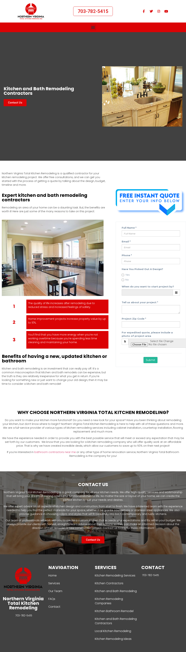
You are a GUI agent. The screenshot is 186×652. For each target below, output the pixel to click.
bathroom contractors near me (55, 452)
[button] (93, 27)
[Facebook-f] (144, 11)
